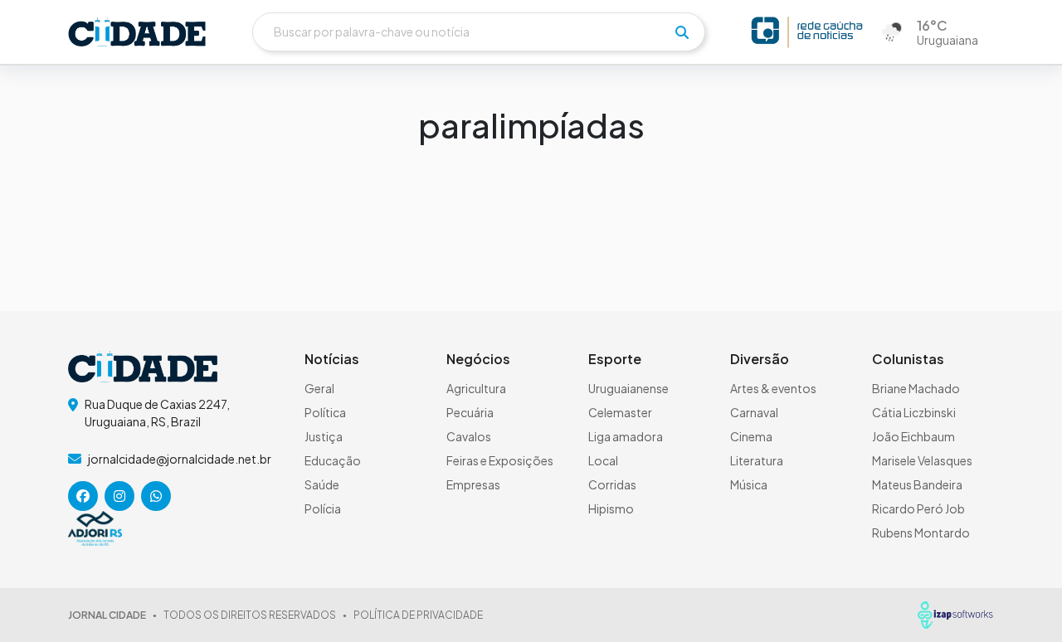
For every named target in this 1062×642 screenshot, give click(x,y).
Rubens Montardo (921, 532)
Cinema (751, 436)
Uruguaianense (628, 388)
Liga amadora (625, 436)
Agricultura (476, 388)
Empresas (473, 484)
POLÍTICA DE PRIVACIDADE (418, 615)
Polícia (322, 508)
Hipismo (611, 508)
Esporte (614, 358)
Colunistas (908, 358)
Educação (332, 460)
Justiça (323, 436)
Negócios (478, 358)
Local (603, 460)
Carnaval (754, 412)
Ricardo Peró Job (918, 508)
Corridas (612, 484)
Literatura (756, 460)
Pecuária (470, 412)
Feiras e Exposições (499, 460)
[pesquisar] (682, 32)
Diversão (759, 358)
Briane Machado (916, 388)
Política (325, 412)
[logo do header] (137, 31)
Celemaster (620, 412)
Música (748, 484)
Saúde (321, 484)
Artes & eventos (773, 388)
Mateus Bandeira (917, 484)
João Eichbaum (913, 436)
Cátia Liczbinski (914, 412)
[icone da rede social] (83, 496)
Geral (319, 388)
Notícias (331, 358)
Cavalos (468, 436)
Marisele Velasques (922, 460)
